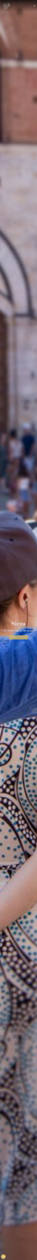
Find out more (18, 640)
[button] (2, 630)
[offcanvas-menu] (34, 5)
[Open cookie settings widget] (3, 1256)
